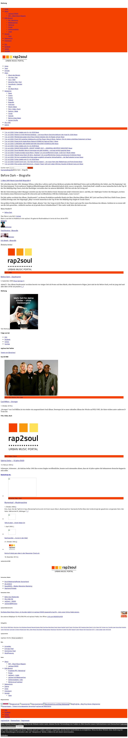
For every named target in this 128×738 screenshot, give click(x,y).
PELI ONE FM (8, 599)
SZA (93, 629)
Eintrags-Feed (8, 648)
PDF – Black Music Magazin (17, 16)
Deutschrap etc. (6, 475)
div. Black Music (13, 89)
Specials (10, 116)
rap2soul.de (5, 720)
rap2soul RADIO (13, 13)
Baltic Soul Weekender (11, 597)
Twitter (6, 714)
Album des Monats (14, 75)
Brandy (59, 627)
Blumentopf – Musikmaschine (15, 502)
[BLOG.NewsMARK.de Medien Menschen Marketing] (36, 704)
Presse (10, 27)
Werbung (11, 25)
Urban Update (99, 629)
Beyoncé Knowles (36, 627)
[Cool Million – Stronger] (31, 395)
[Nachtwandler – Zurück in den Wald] (12, 534)
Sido (85, 629)
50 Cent (5, 627)
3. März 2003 (5, 180)
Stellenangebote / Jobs (15, 679)
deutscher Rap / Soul (15, 82)
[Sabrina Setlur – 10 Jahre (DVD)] (23, 454)
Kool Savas (6, 629)
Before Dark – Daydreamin (11, 276)
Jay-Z (107, 627)
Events (10, 98)
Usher (104, 629)
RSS (5, 710)
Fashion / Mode (13, 111)
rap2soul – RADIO (10, 601)
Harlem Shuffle (13, 120)
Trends (10, 113)
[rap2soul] (15, 62)
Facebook (7, 712)
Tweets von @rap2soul (8, 352)
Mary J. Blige (30, 629)
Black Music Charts (52, 627)
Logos (10, 31)
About (6, 11)
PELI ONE (7, 122)
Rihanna (81, 629)
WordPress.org (9, 653)
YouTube (7, 717)
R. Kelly (77, 629)
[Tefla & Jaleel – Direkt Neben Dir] (12, 519)
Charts (10, 95)
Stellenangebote (13, 29)
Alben (6, 73)
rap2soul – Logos (13, 675)
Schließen (4, 735)
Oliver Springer (18, 281)
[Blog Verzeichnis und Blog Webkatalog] (56, 704)
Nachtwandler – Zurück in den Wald (16, 538)
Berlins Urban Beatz (14, 118)
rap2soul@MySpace (10, 603)
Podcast (10, 100)
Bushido (63, 627)
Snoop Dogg (89, 629)
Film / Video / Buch (14, 109)
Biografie (11, 102)
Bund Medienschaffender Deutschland (16, 581)
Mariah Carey (23, 629)
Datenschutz (8, 38)
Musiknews (53, 629)
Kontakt (7, 34)
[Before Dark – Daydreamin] (19, 270)
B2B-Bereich (8, 18)
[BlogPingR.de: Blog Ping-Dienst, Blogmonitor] (85, 704)
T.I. (95, 629)
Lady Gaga (12, 629)
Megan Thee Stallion (38, 629)
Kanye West (119, 627)
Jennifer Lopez (112, 627)
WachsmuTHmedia (10, 588)
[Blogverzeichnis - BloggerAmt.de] (14, 704)
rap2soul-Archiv (6, 638)
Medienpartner (13, 22)
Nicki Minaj (59, 629)
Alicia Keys (16, 627)
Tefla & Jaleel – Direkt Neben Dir (14, 523)
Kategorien (7, 91)
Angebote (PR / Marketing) (16, 670)
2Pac (2, 627)
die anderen (8, 584)
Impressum (8, 40)
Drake (97, 627)
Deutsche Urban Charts (86, 627)
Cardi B (67, 627)
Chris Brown (75, 627)
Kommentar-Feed (10, 651)
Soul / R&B (11, 80)
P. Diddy (64, 629)
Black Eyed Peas (44, 627)
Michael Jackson (46, 629)
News (10, 93)
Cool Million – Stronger (9, 401)
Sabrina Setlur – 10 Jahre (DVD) (12, 460)
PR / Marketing (13, 20)
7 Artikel (18, 216)
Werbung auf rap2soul (15, 682)
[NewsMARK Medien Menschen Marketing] (25, 704)
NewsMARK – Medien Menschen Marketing (18, 586)
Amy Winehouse (23, 627)
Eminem (104, 627)
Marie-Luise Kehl (16, 180)
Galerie (6, 125)
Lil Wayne (17, 629)
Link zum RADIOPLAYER (55, 616)
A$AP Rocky (10, 627)
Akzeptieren (19, 726)
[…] (22, 287)
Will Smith (108, 629)
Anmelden (7, 646)
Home (6, 9)
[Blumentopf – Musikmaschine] (22, 496)
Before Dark (8, 212)
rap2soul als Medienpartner (17, 677)
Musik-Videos (12, 107)
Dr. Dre (94, 627)
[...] (27, 511)
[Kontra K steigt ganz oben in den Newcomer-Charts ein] (12, 549)
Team (10, 36)
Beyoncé (29, 627)
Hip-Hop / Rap (12, 77)
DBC (80, 627)
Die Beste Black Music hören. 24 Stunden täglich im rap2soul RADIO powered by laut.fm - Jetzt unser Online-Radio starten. (40, 612)
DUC (100, 627)
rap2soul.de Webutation (43, 706)
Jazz (9, 86)
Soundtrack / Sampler (15, 84)
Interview (11, 104)
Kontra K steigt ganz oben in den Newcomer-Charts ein (22, 553)
